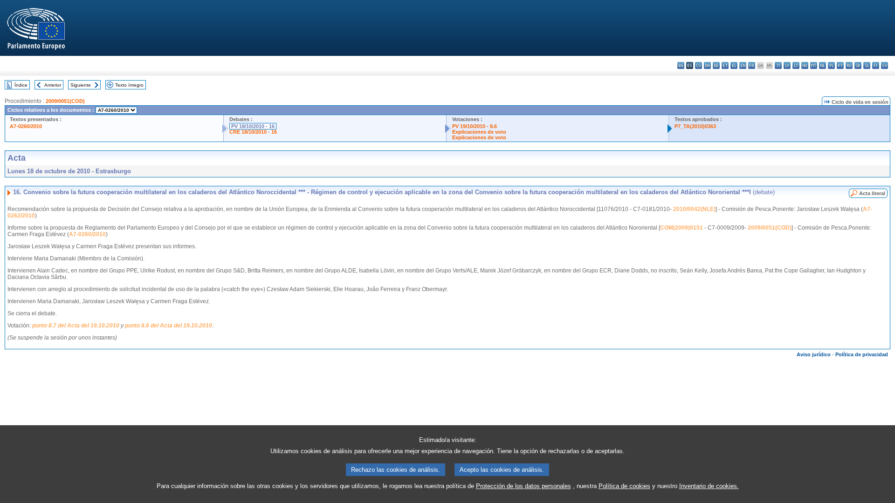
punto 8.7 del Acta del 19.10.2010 (75, 325)
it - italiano (778, 65)
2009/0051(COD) (65, 101)
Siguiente (80, 85)
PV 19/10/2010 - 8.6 (474, 126)
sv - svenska (884, 65)
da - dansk (707, 65)
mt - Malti (813, 65)
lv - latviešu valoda (787, 65)
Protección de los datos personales (523, 486)
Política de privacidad (861, 354)
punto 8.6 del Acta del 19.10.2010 (168, 325)
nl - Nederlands (822, 65)
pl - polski (831, 65)
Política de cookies (624, 486)
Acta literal (872, 193)
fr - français (751, 65)
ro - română (849, 65)
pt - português (840, 65)
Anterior (52, 85)
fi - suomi (875, 65)
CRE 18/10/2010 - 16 (253, 132)
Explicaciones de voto (479, 132)
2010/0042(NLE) (694, 209)
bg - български (680, 65)
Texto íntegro (129, 85)
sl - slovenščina (866, 65)
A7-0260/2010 (26, 126)
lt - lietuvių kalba (795, 65)
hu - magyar (804, 65)
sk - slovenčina (857, 65)
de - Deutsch (716, 65)
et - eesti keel (725, 65)
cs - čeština (698, 65)
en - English (742, 65)
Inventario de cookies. (709, 486)
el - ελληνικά (733, 65)
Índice (21, 85)
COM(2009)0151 (681, 227)
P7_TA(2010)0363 (695, 126)
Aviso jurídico (814, 354)
